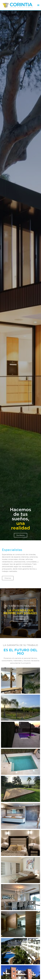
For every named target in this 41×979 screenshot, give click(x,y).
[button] (38, 5)
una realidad (20, 777)
